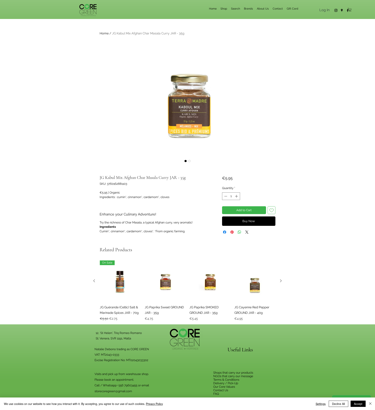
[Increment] (236, 196)
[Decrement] (225, 196)
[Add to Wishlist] (272, 210)
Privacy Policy (154, 404)
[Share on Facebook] (224, 232)
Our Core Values (224, 386)
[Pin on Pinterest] (232, 232)
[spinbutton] (231, 196)
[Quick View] (165, 280)
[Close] (370, 404)
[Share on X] (247, 232)
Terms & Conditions (226, 379)
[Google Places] (342, 10)
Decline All (338, 404)
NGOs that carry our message (233, 376)
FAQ (216, 394)
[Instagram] (336, 10)
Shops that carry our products (233, 372)
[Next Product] (281, 280)
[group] (187, 290)
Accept (358, 404)
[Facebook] (348, 10)
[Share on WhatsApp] (239, 232)
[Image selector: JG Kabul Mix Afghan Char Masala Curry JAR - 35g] (186, 161)
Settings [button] (321, 404)
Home (104, 33)
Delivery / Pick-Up (225, 383)
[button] (350, 9)
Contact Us (220, 390)
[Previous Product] (94, 280)
